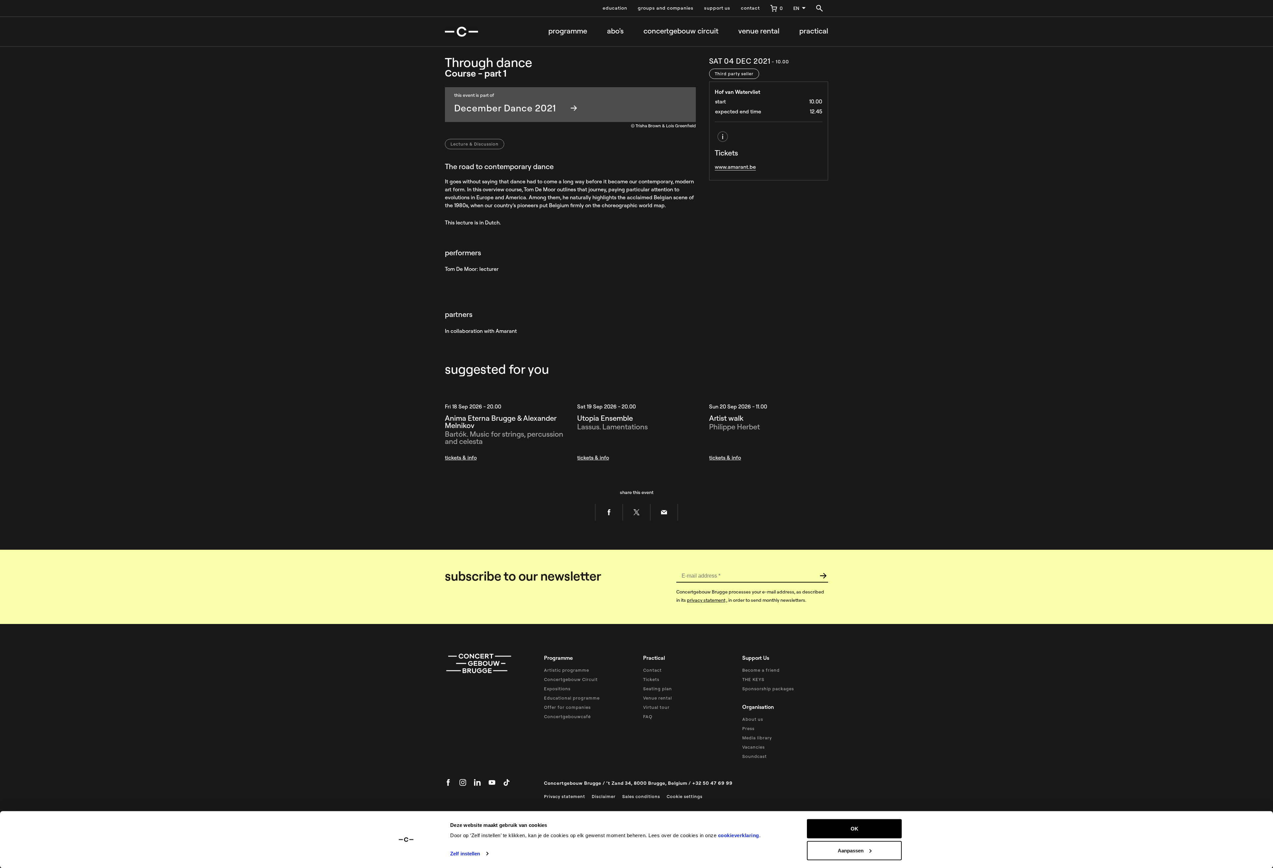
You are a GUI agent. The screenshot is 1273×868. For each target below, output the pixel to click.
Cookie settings (684, 796)
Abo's (615, 31)
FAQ (647, 716)
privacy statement (706, 600)
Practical (813, 31)
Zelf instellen (465, 853)
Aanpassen (851, 850)
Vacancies (753, 747)
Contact (652, 670)
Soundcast (754, 756)
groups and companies (666, 8)
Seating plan (657, 688)
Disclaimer (604, 796)
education (615, 8)
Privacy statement (564, 796)
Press (748, 728)
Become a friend (761, 670)
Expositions (557, 688)
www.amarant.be (735, 166)
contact (750, 8)
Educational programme (572, 698)
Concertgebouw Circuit (571, 679)
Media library (757, 737)
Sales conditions (641, 796)
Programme (567, 31)
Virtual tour (656, 707)
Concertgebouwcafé (567, 716)
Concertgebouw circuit (680, 31)
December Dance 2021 (505, 108)
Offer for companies (567, 707)
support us (717, 8)
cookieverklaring (738, 835)
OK (854, 829)
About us (752, 719)
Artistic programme (566, 670)
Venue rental (758, 31)
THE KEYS (753, 679)
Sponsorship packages (768, 688)
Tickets (651, 679)
